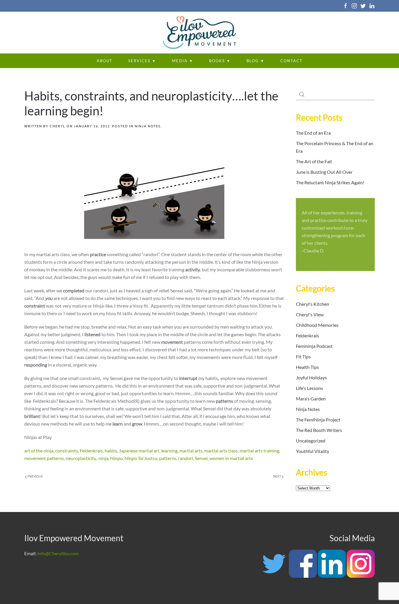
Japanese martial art (139, 450)
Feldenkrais (91, 450)
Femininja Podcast (314, 346)
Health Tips (307, 367)
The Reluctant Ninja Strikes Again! (330, 182)
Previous (35, 476)
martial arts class (221, 450)
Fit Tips (303, 356)
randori (185, 458)
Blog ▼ (256, 60)
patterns (167, 458)
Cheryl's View (310, 314)
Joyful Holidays (311, 377)
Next (277, 476)
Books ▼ (220, 60)
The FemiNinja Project (318, 419)
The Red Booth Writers (319, 430)
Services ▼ (142, 60)
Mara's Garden (311, 398)
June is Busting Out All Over (324, 172)
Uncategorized (310, 440)
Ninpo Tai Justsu (140, 458)
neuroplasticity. (81, 458)
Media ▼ (182, 60)
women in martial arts (231, 458)
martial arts (190, 450)
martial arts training (259, 450)
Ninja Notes (148, 126)
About (104, 60)
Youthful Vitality (312, 451)
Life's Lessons (309, 388)
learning (169, 450)
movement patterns (44, 458)
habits (111, 450)
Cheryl (57, 126)
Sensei (201, 458)
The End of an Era (313, 133)
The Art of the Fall (314, 161)
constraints (66, 450)
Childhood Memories (317, 325)
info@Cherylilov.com (58, 553)
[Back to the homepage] (199, 32)
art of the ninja (38, 450)
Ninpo (116, 458)
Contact (291, 60)
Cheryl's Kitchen (312, 304)
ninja (103, 458)
